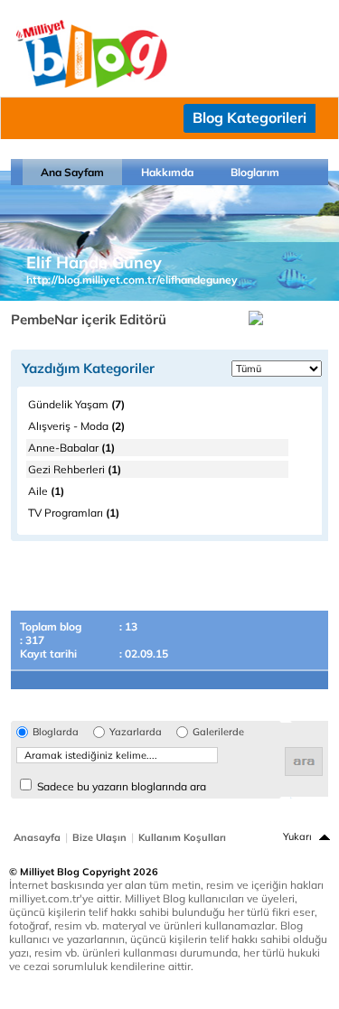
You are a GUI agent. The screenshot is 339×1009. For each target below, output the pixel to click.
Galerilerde (218, 732)
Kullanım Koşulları (182, 837)
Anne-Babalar (71, 447)
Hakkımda (167, 172)
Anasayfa (37, 837)
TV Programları (73, 512)
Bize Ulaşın (99, 837)
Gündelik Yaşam (76, 404)
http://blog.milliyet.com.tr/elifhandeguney (132, 279)
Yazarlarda (135, 732)
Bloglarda (56, 732)
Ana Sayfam (72, 172)
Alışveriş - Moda (76, 426)
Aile (46, 491)
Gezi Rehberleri (74, 469)
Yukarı (297, 836)
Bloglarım (255, 172)
